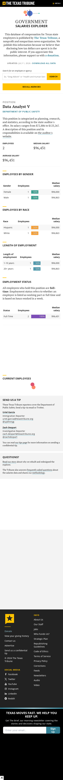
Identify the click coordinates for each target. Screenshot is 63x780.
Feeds (37, 670)
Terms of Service (42, 656)
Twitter (11, 679)
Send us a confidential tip (16, 652)
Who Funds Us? (41, 633)
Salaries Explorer (31, 26)
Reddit (11, 698)
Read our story (9, 461)
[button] (31, 744)
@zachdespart (10, 437)
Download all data (44, 63)
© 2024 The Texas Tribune (14, 659)
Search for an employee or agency (17, 71)
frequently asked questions (39, 469)
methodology (38, 472)
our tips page (21, 442)
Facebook (13, 674)
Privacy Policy (40, 661)
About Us (38, 619)
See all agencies (31, 86)
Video (36, 685)
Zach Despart (9, 427)
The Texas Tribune (45, 38)
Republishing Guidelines (40, 645)
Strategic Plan (41, 638)
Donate (8, 631)
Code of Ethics (41, 651)
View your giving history (17, 635)
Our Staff (38, 624)
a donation (52, 55)
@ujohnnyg (8, 421)
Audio (37, 680)
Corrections (40, 665)
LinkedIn (12, 693)
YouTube (12, 684)
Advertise (9, 645)
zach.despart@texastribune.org (19, 433)
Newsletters (40, 675)
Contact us (10, 640)
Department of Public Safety (21, 111)
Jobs (36, 629)
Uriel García (9, 412)
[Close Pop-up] (2, 778)
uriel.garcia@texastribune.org (18, 418)
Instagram (13, 688)
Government (31, 21)
